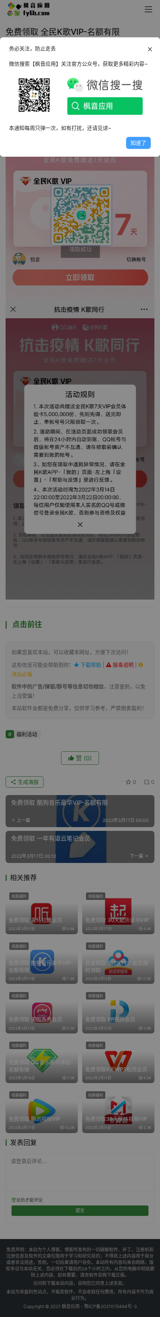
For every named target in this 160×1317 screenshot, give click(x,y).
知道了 (138, 143)
